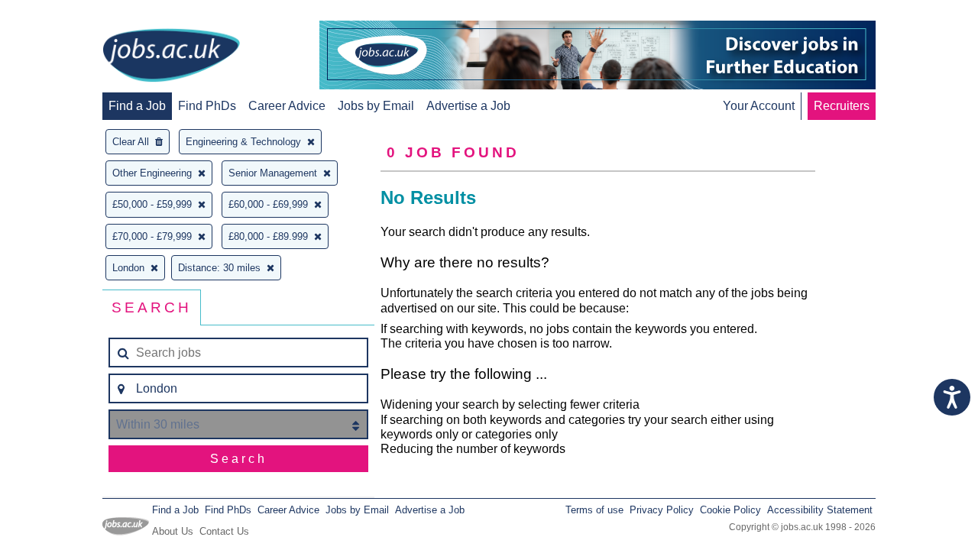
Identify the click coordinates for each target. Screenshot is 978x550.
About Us (172, 531)
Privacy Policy (662, 510)
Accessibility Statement (820, 510)
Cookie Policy (730, 510)
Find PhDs (207, 105)
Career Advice (286, 105)
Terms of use (594, 510)
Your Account (759, 105)
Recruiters (842, 105)
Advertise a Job (468, 105)
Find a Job (137, 105)
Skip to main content (61, 13)
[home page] (171, 56)
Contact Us (224, 531)
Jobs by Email (376, 105)
